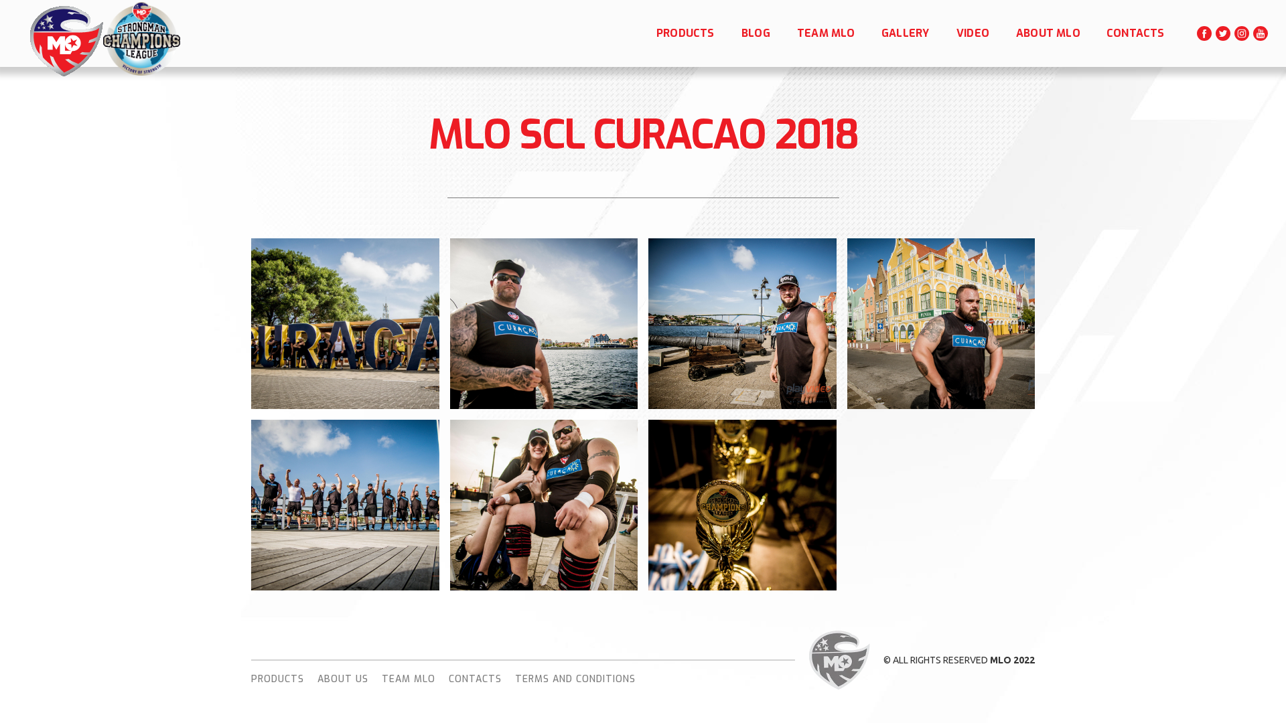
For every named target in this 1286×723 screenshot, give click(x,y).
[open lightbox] (345, 322)
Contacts (475, 679)
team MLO (408, 679)
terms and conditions (575, 679)
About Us (342, 679)
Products (277, 679)
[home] (65, 41)
